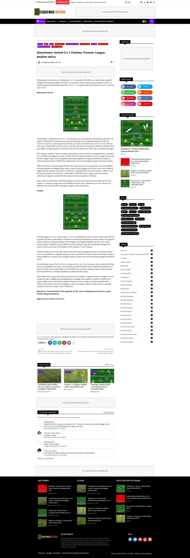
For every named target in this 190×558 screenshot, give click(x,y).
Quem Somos (121, 554)
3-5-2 (125, 212)
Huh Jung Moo (137, 273)
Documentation (75, 21)
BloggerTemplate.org (81, 553)
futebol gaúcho (137, 311)
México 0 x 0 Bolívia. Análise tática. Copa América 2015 (60, 522)
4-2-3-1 (133, 204)
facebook (130, 87)
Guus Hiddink (137, 270)
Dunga (137, 258)
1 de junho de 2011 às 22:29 (54, 455)
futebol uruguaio (137, 342)
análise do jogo (128, 219)
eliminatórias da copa (130, 226)
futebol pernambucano (137, 334)
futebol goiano (137, 315)
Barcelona (140, 219)
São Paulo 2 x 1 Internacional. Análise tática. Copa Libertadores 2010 (141, 183)
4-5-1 (51, 44)
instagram (130, 104)
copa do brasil (145, 226)
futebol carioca (137, 304)
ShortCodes (88, 21)
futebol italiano (137, 319)
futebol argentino (137, 296)
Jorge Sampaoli (137, 281)
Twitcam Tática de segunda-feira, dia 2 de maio (72, 264)
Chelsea (93, 44)
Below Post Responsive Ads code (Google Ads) (76, 329)
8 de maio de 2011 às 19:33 (54, 428)
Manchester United (44, 47)
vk (146, 98)
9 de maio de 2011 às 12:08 (54, 437)
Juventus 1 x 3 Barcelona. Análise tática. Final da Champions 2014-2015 (60, 488)
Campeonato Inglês (72, 44)
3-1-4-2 (137, 251)
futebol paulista (137, 330)
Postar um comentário (45, 458)
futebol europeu (137, 308)
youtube (146, 104)
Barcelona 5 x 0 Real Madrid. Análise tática (138, 507)
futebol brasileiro (137, 300)
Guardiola (137, 266)
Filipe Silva (48, 451)
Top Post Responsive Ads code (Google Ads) (75, 72)
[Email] (69, 343)
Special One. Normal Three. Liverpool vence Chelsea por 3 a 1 (60, 511)
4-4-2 (125, 204)
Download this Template (104, 21)
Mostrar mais (109, 365)
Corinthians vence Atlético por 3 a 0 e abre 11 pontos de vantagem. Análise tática (49, 387)
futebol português (137, 338)
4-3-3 (46, 44)
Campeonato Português (131, 233)
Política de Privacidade (143, 554)
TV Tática (130, 554)
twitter (146, 87)
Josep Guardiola (137, 285)
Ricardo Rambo (49, 433)
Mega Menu (51, 21)
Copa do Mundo (145, 212)
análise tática (146, 208)
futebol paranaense (137, 327)
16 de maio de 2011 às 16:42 (54, 446)
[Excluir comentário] (65, 428)
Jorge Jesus (137, 277)
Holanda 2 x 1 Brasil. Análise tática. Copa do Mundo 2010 (135, 150)
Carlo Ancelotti (84, 44)
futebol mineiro (137, 323)
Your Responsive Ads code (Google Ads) (115, 12)
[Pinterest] (64, 343)
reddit (146, 92)
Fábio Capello (137, 262)
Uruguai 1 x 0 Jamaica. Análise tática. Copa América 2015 (88, 2)
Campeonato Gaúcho (130, 230)
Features (62, 21)
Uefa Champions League (131, 215)
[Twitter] (55, 343)
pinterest (130, 98)
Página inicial (42, 41)
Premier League (53, 41)
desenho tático (103, 44)
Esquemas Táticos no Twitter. (53, 299)
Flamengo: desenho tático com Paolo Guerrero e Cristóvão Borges (100, 387)
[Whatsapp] (59, 343)
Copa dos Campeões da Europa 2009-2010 (137, 254)
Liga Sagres (137, 289)
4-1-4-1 (40, 44)
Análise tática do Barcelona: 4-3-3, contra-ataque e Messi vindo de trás (141, 161)
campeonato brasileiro (130, 208)
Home (42, 21)
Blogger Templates (53, 553)
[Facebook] (50, 343)
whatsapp (130, 92)
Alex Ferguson (59, 44)
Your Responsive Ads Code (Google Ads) (137, 59)
